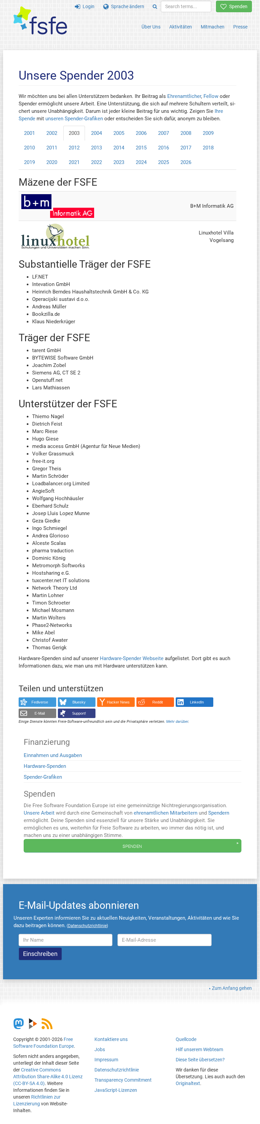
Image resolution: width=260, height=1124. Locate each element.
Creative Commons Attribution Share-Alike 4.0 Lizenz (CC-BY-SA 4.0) (48, 1076)
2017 (185, 148)
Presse (240, 26)
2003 (74, 133)
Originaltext (188, 1083)
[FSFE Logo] (40, 20)
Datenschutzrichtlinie (116, 1069)
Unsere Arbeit (39, 813)
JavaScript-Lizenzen (115, 1090)
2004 (96, 133)
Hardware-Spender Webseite (132, 658)
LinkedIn (197, 702)
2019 (29, 162)
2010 (29, 148)
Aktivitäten (180, 26)
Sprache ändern (126, 6)
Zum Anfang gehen (232, 988)
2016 (163, 148)
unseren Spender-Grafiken (74, 119)
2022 (96, 162)
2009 (208, 133)
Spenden (237, 6)
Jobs (99, 1049)
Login (87, 6)
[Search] (155, 6)
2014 (118, 148)
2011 (51, 148)
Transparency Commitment (123, 1080)
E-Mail (40, 713)
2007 (163, 133)
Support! (79, 713)
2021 (74, 162)
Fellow (210, 96)
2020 (51, 162)
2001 (29, 133)
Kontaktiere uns (111, 1039)
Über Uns (151, 26)
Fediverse (39, 702)
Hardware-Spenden (45, 766)
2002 (51, 133)
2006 (141, 133)
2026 (185, 162)
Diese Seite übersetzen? (200, 1059)
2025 (163, 162)
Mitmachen (212, 26)
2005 (118, 133)
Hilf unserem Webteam (199, 1049)
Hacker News (118, 702)
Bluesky (79, 702)
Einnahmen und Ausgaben (53, 755)
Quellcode (186, 1039)
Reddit (157, 702)
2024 (141, 162)
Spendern (218, 813)
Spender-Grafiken (43, 777)
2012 (74, 148)
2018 (208, 148)
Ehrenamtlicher (184, 96)
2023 (118, 162)
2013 (96, 148)
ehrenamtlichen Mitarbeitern (165, 813)
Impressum (106, 1059)
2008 (185, 133)
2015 (141, 148)
